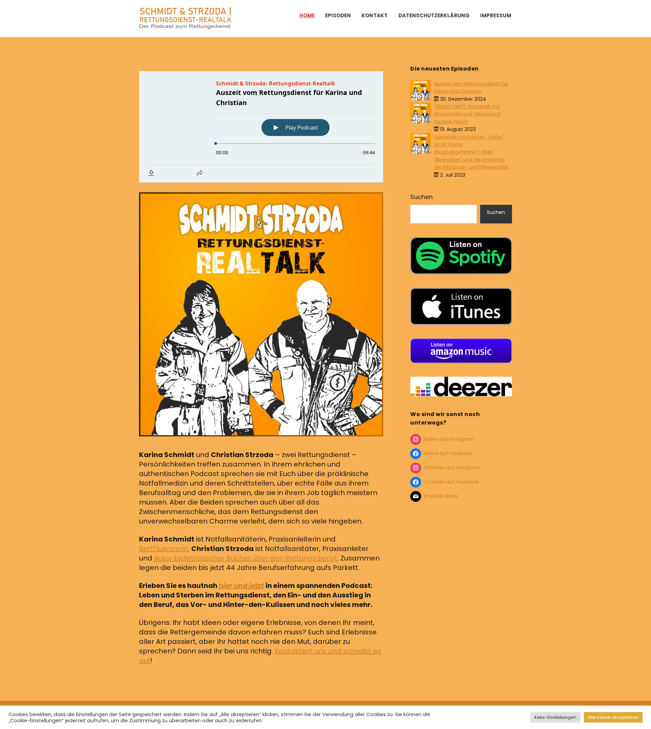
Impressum (495, 15)
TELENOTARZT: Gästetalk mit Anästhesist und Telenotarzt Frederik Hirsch (467, 114)
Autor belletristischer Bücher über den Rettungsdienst (245, 558)
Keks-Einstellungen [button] (555, 717)
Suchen (421, 197)
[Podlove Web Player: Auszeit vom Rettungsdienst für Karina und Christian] (261, 126)
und (241, 585)
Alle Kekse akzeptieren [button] (613, 717)
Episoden (338, 15)
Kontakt (374, 15)
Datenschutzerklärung (434, 15)
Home (307, 15)
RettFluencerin (163, 548)
